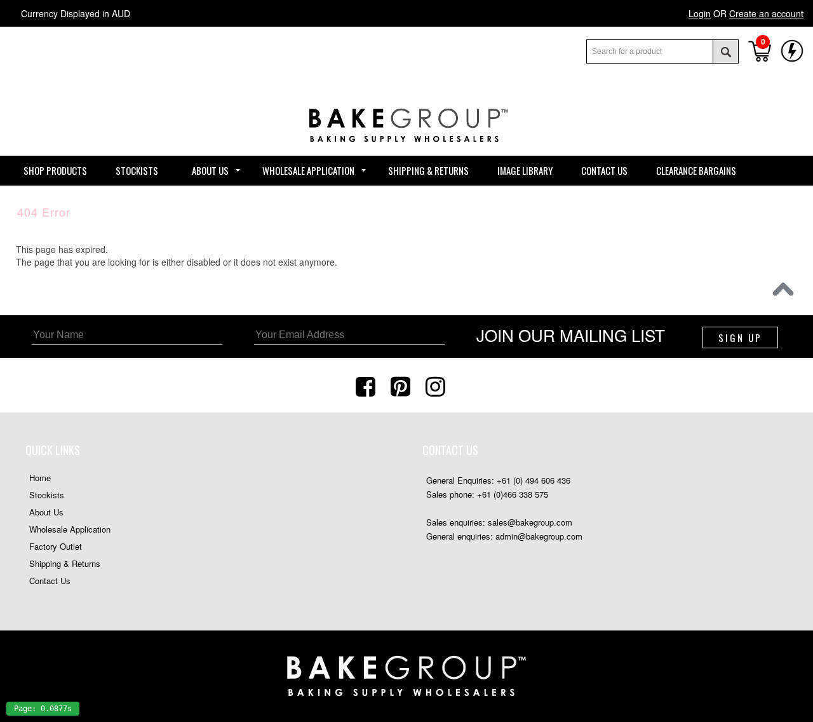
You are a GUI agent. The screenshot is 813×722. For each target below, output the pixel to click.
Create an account (766, 13)
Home (40, 478)
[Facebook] (367, 385)
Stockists (46, 495)
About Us (46, 512)
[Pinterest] (402, 385)
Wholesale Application (70, 529)
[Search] (725, 51)
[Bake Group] (406, 152)
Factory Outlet (55, 546)
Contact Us (50, 581)
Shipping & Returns (64, 563)
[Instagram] (437, 385)
